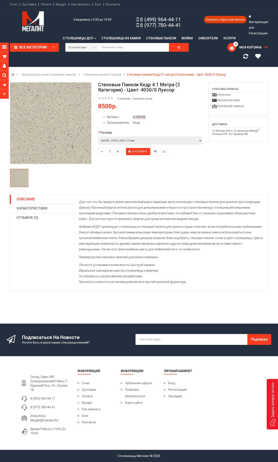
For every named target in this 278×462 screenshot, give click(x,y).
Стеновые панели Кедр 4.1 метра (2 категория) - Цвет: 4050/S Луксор (176, 74)
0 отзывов (124, 98)
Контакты (113, 4)
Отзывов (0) (27, 218)
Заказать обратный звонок (225, 19)
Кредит (61, 4)
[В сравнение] (164, 151)
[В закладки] (155, 151)
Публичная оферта (138, 383)
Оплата (46, 4)
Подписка (259, 339)
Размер (106, 132)
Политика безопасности (135, 393)
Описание (26, 199)
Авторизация (258, 22)
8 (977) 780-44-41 (160, 25)
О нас (14, 4)
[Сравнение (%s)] (245, 57)
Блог (98, 4)
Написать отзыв (142, 98)
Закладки (175, 396)
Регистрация (258, 33)
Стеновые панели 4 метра (102, 74)
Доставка (29, 4)
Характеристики (32, 208)
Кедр (136, 122)
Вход (171, 383)
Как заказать (80, 4)
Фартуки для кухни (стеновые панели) (49, 74)
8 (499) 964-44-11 (160, 20)
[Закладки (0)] (259, 56)
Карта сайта (133, 402)
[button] (272, 404)
